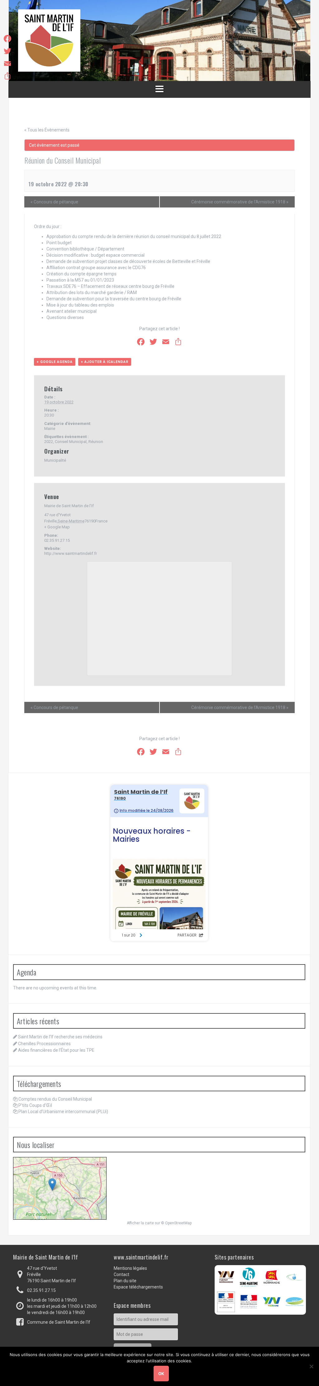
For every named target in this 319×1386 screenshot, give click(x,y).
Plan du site (125, 1280)
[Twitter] (7, 51)
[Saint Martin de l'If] (49, 40)
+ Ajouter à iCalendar (104, 362)
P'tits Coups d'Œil (35, 1105)
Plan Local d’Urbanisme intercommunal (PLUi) (63, 1111)
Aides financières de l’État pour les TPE (56, 1050)
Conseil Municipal (71, 441)
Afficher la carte (140, 1223)
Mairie (49, 428)
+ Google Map (57, 527)
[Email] (7, 63)
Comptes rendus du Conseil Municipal (55, 1099)
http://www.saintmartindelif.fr (70, 553)
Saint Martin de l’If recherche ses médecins (60, 1036)
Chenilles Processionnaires (44, 1043)
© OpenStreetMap (176, 1223)
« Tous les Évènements (46, 129)
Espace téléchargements (138, 1286)
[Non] (311, 1366)
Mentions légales (130, 1268)
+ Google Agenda (55, 362)
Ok (161, 1373)
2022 (48, 441)
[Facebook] (7, 38)
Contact (121, 1274)
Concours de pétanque (54, 201)
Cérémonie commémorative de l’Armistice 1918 (239, 201)
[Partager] (7, 76)
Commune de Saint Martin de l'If (58, 1322)
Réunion (95, 441)
